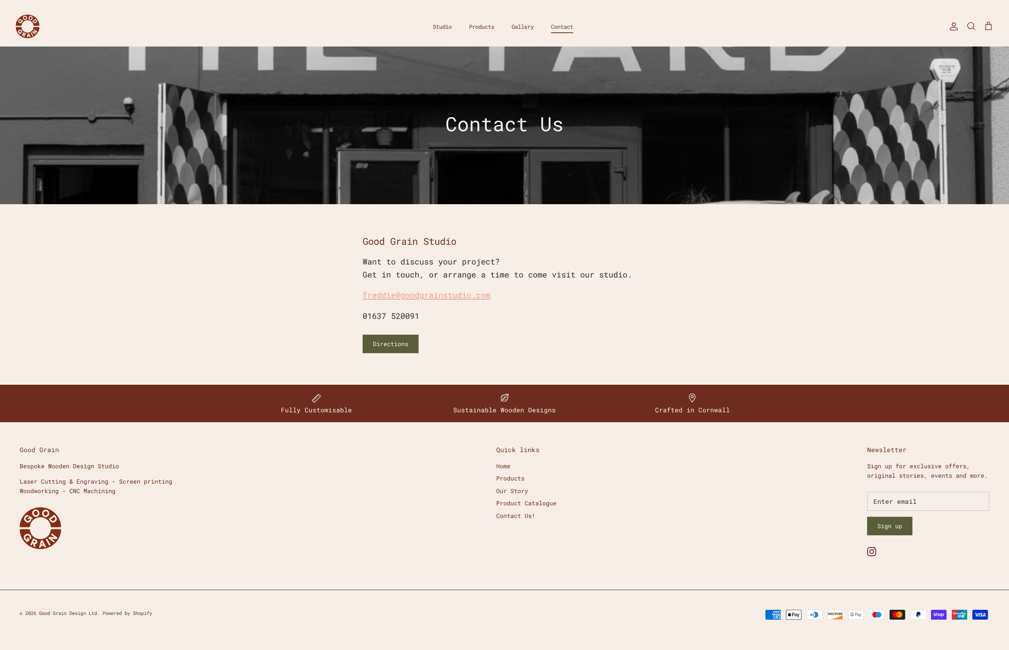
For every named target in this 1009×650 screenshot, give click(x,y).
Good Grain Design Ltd (68, 613)
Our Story (512, 491)
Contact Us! (515, 516)
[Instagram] (871, 551)
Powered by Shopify (127, 613)
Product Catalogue (526, 503)
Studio (442, 26)
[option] (504, 125)
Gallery (523, 26)
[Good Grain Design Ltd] (27, 27)
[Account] (952, 26)
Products (481, 26)
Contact (562, 26)
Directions (390, 344)
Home (503, 466)
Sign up (889, 526)
